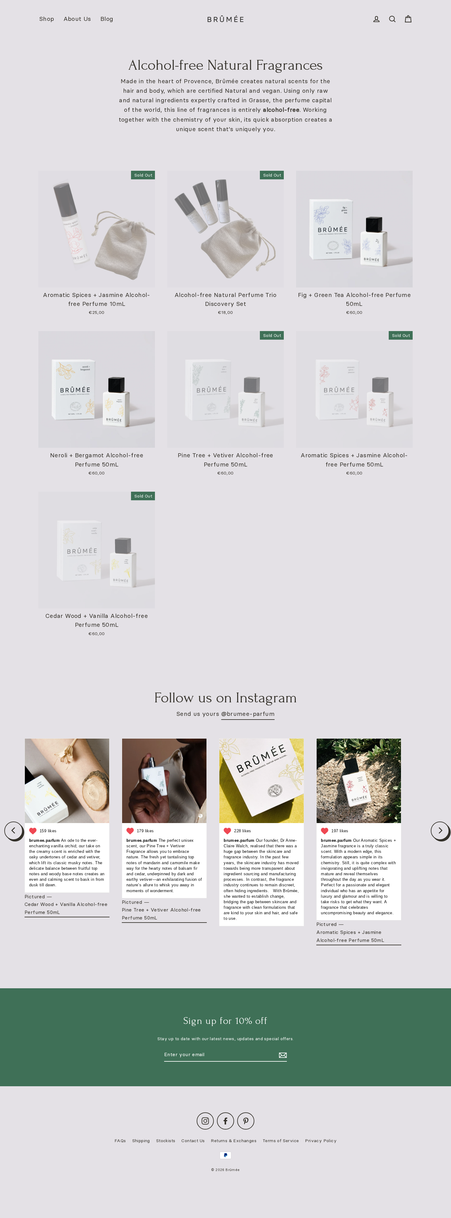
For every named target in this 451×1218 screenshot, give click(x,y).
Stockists (165, 1140)
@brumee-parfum (248, 713)
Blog (107, 18)
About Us (77, 18)
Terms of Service (281, 1140)
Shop (46, 18)
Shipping (141, 1140)
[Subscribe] (282, 1055)
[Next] (440, 831)
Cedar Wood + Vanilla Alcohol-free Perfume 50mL (66, 908)
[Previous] (13, 831)
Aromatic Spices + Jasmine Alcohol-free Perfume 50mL (350, 936)
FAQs (120, 1140)
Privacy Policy (321, 1140)
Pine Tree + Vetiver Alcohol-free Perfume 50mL (161, 914)
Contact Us (193, 1140)
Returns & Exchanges (233, 1140)
